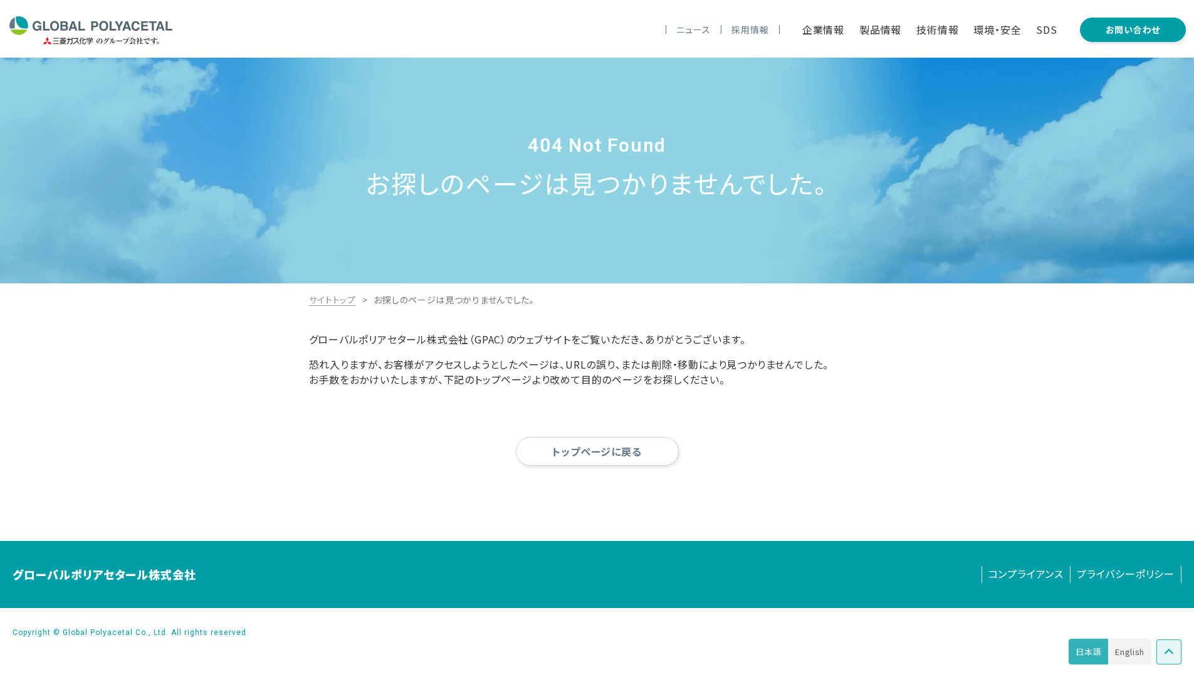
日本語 (1088, 652)
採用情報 (750, 29)
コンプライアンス (1026, 573)
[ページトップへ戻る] (1168, 651)
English (1129, 652)
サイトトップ (332, 299)
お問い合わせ (1133, 29)
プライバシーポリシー (1126, 573)
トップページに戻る (596, 451)
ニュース (693, 29)
